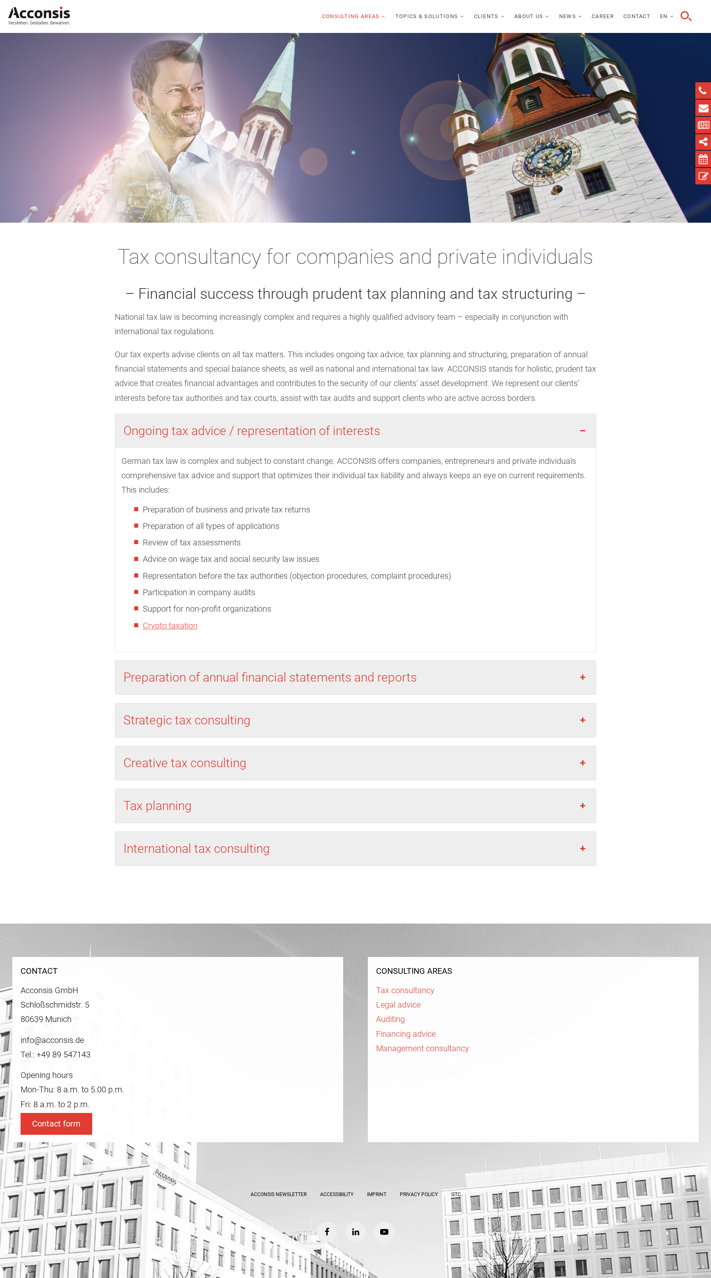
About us (528, 16)
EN (664, 16)
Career (603, 16)
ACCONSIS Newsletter (279, 1194)
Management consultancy (422, 1048)
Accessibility (336, 1194)
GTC (456, 1194)
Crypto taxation (170, 626)
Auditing (390, 1019)
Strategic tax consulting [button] (187, 720)
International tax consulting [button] (196, 848)
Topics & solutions (426, 16)
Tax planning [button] (157, 805)
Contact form (56, 1124)
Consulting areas (351, 16)
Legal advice (398, 1005)
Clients (486, 16)
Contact (637, 16)
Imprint (376, 1194)
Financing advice (406, 1034)
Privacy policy (419, 1194)
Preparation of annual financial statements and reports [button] (270, 677)
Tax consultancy (405, 990)
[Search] (685, 16)
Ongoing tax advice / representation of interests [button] (251, 431)
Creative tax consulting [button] (184, 763)
